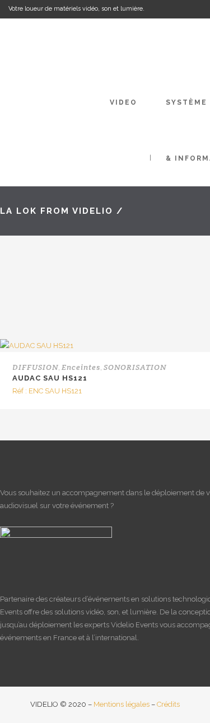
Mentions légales (122, 704)
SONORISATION (135, 367)
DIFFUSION (35, 367)
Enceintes (81, 367)
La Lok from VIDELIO (56, 211)
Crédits (168, 704)
